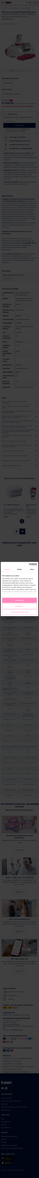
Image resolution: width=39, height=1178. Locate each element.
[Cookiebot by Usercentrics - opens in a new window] (29, 564)
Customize (18, 606)
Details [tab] (19, 569)
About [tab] (32, 569)
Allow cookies (19, 600)
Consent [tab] (7, 569)
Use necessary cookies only (19, 612)
